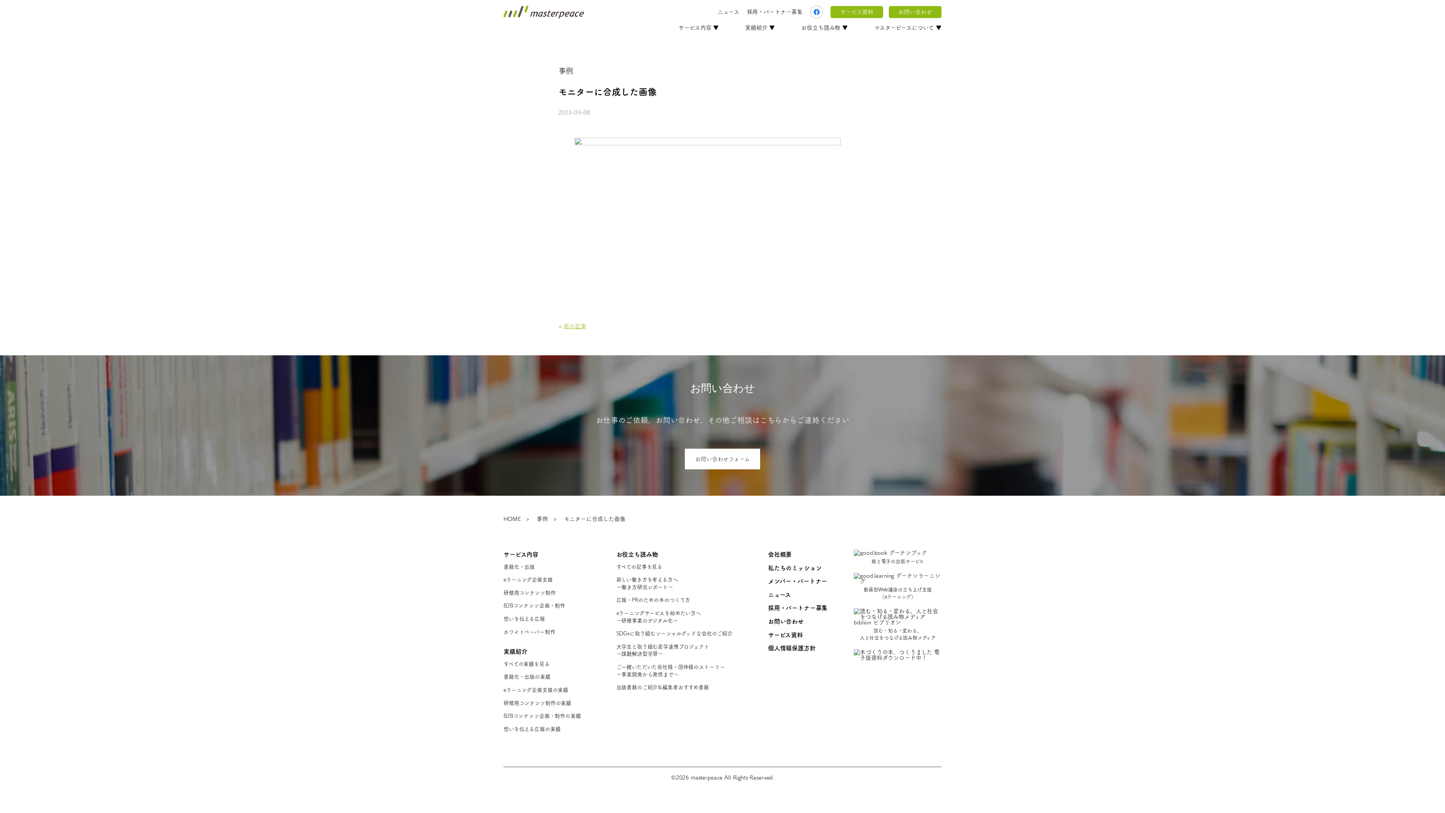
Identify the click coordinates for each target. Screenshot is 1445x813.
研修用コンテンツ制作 (529, 592)
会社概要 (780, 554)
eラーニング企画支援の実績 (535, 690)
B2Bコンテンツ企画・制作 (534, 605)
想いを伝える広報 (524, 618)
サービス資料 (856, 12)
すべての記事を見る (639, 566)
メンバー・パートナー (797, 581)
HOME (511, 519)
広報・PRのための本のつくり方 (653, 600)
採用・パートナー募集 (775, 12)
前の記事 (575, 326)
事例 (542, 519)
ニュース (728, 12)
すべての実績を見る (526, 664)
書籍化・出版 (519, 566)
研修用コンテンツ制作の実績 (537, 703)
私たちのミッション (795, 568)
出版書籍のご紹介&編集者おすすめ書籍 (662, 687)
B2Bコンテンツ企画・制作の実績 (542, 716)
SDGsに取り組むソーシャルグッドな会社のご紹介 (674, 633)
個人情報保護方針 (792, 648)
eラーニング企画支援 (528, 579)
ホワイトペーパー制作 (529, 632)
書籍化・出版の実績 (527, 676)
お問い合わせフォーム (722, 459)
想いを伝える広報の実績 (531, 729)
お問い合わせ (915, 12)
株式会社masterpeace (543, 12)
